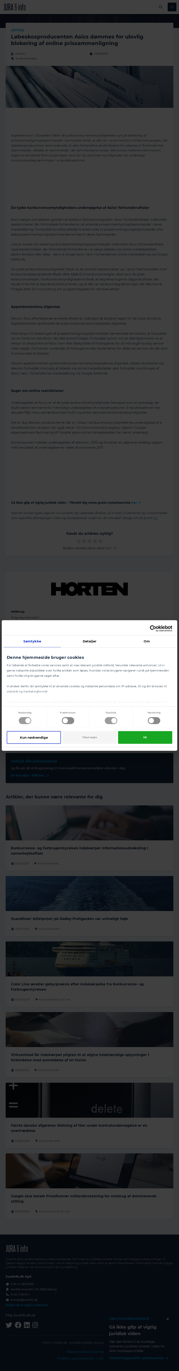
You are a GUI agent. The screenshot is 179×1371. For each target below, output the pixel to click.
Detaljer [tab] (89, 641)
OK (145, 737)
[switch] (68, 720)
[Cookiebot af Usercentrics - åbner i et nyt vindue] (153, 628)
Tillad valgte (89, 737)
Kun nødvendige (34, 737)
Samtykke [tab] (32, 641)
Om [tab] (147, 641)
